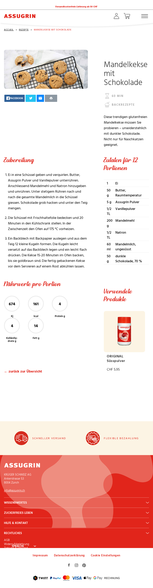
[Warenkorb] (127, 16)
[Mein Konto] (116, 16)
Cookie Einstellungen (105, 555)
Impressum (40, 555)
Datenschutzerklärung (69, 555)
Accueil (9, 29)
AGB (7, 540)
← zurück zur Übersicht (23, 371)
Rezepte (24, 29)
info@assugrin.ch (14, 490)
